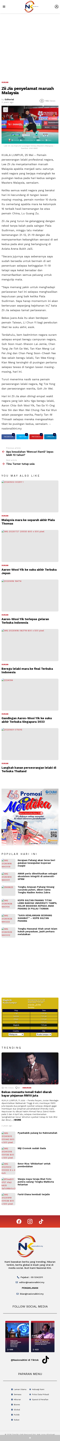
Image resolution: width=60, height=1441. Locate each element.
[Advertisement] (30, 45)
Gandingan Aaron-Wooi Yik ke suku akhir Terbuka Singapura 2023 (27, 719)
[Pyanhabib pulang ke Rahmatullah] (8, 1138)
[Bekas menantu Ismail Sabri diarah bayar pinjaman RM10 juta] (30, 1068)
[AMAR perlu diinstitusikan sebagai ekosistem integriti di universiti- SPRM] (8, 877)
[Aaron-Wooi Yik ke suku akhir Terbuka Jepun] (30, 546)
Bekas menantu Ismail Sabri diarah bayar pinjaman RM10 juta (27, 1093)
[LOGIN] (56, 7)
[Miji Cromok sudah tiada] (8, 1153)
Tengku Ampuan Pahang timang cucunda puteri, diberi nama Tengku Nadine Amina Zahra (36, 890)
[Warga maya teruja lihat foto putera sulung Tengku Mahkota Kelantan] (8, 1184)
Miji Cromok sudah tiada (32, 1148)
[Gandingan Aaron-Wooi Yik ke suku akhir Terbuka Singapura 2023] (30, 695)
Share (5, 109)
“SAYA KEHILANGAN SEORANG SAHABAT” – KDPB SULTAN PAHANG (35, 918)
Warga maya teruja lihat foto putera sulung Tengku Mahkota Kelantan (36, 1182)
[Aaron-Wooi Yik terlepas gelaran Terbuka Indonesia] (30, 595)
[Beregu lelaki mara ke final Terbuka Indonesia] (30, 645)
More (17, 1120)
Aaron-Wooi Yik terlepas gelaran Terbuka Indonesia (25, 620)
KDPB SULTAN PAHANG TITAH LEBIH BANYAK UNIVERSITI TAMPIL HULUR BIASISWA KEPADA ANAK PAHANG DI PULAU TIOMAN (37, 904)
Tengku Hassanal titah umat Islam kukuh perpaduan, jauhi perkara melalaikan (37, 931)
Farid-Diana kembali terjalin (34, 1194)
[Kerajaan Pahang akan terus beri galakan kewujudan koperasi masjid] (8, 864)
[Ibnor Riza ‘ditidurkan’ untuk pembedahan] (8, 1168)
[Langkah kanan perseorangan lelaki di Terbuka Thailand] (30, 744)
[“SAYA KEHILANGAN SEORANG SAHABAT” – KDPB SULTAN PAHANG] (8, 919)
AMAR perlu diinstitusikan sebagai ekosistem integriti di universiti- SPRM (37, 876)
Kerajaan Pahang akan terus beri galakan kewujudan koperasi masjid (36, 863)
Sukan (5, 516)
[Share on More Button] (30, 1438)
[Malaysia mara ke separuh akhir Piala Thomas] (30, 496)
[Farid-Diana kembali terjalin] (8, 1199)
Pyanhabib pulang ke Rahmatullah (37, 1133)
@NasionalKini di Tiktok (25, 1360)
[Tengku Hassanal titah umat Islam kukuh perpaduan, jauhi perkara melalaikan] (8, 932)
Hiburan (26, 1088)
